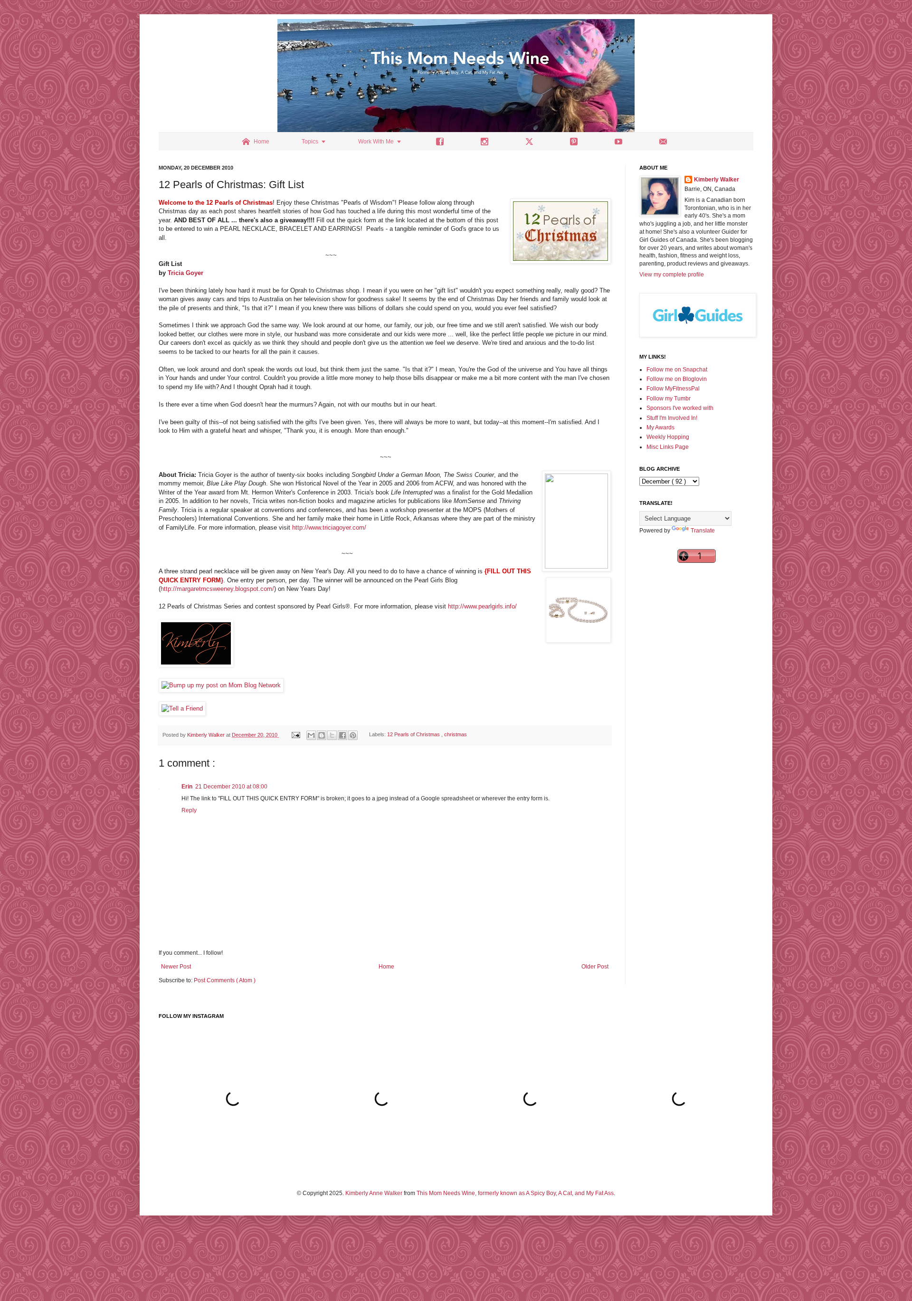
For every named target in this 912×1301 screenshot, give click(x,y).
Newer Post (176, 966)
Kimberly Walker (716, 179)
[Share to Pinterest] (353, 735)
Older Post (594, 966)
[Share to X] (332, 735)
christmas (455, 735)
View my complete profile (671, 274)
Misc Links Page (667, 447)
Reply (189, 810)
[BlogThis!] (321, 735)
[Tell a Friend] (182, 708)
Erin (186, 786)
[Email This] (311, 735)
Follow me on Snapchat (676, 369)
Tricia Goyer (185, 272)
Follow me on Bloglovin (676, 379)
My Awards (660, 427)
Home (386, 966)
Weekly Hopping (667, 437)
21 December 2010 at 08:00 (231, 786)
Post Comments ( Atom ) (225, 980)
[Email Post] (295, 735)
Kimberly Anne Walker (373, 1193)
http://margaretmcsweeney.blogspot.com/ (217, 588)
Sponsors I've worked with (679, 408)
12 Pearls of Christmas (414, 735)
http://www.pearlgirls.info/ (482, 606)
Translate (703, 530)
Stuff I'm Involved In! (671, 418)
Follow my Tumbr (668, 398)
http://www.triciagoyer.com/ (329, 527)
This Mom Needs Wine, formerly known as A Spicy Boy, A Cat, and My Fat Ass (515, 1193)
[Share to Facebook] (342, 735)
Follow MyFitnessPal (673, 388)
